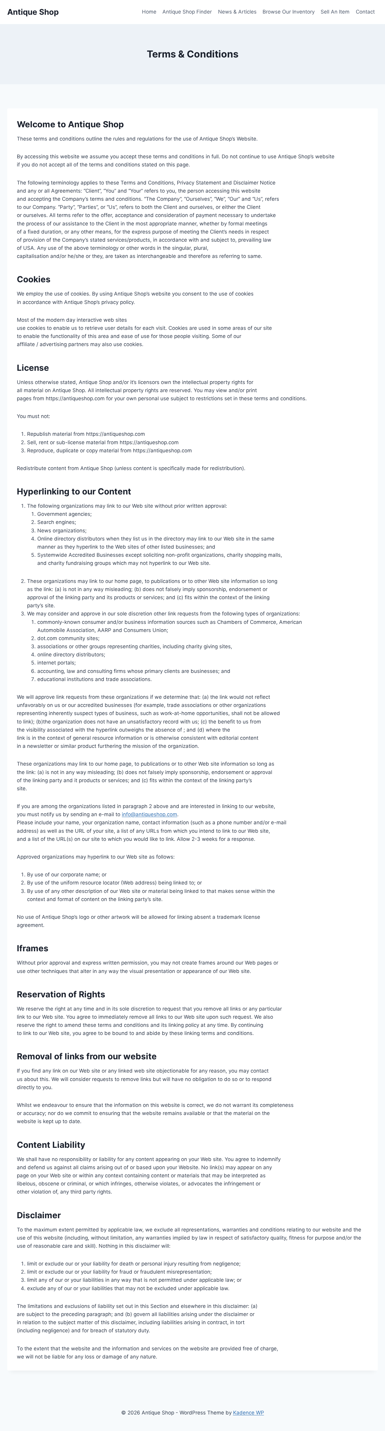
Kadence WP (248, 1413)
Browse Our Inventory (289, 12)
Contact (365, 12)
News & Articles (237, 12)
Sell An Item (335, 12)
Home (149, 12)
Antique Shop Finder (187, 12)
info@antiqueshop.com (149, 814)
